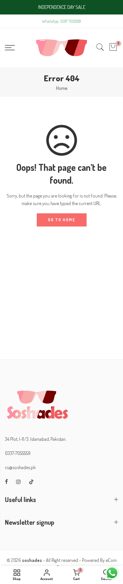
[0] (113, 47)
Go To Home (61, 219)
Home (61, 88)
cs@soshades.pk (20, 467)
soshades (32, 560)
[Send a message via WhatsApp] (112, 573)
